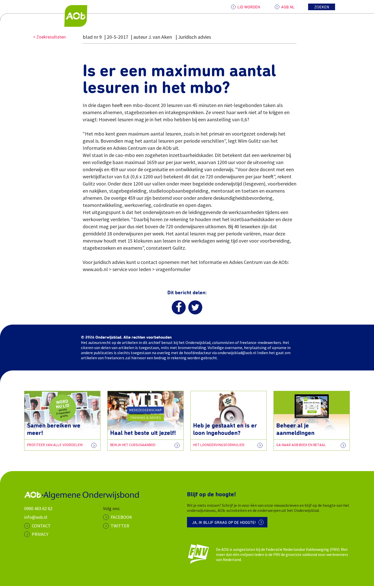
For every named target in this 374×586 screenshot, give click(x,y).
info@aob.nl (35, 517)
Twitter (120, 526)
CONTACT (41, 526)
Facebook (121, 517)
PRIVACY (40, 534)
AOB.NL (288, 7)
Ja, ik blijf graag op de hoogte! (224, 523)
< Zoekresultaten (49, 37)
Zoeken (321, 6)
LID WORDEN (248, 7)
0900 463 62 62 (38, 508)
